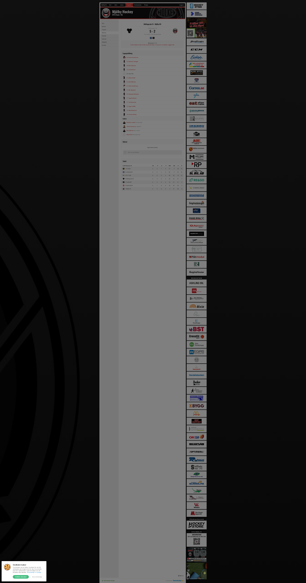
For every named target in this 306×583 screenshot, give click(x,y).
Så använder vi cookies (34, 572)
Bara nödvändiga (37, 577)
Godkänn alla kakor (21, 577)
